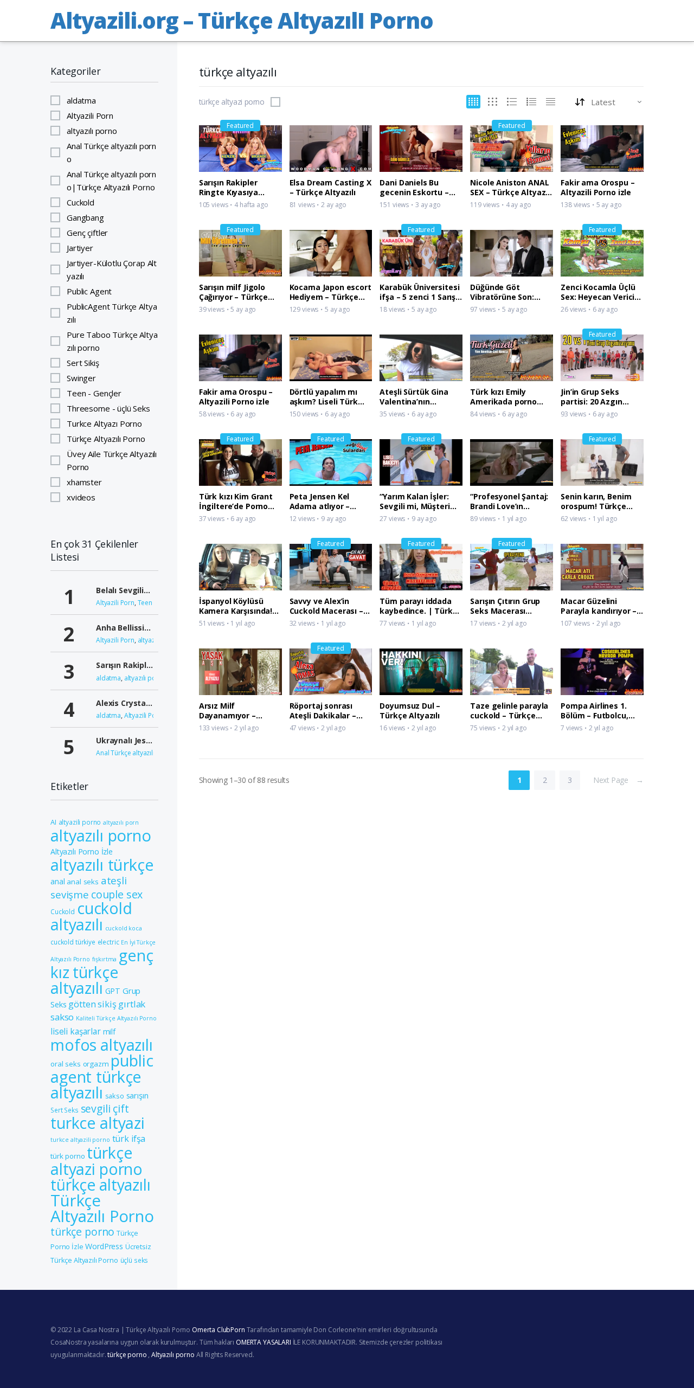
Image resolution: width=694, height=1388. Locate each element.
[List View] (531, 101)
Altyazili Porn (90, 115)
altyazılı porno (92, 130)
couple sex (117, 894)
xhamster (84, 482)
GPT (113, 991)
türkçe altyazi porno (232, 102)
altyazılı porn (121, 822)
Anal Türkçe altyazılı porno (111, 152)
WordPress (104, 1246)
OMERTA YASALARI (263, 1342)
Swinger (81, 377)
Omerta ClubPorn (218, 1329)
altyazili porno (80, 822)
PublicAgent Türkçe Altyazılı (112, 313)
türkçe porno (82, 1231)
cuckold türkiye (72, 941)
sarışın (137, 1095)
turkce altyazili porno (80, 1139)
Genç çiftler (87, 232)
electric (108, 941)
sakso (114, 1096)
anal (57, 881)
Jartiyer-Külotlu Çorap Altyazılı (112, 269)
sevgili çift (105, 1108)
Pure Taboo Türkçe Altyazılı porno (112, 341)
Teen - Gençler (94, 393)
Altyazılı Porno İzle (81, 851)
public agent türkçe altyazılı (101, 1076)
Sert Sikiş (83, 362)
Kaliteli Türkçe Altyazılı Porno (116, 1018)
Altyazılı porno (173, 1354)
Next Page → (618, 780)
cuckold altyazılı (91, 916)
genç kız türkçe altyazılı (101, 971)
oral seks (65, 1064)
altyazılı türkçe (102, 865)
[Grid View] (473, 101)
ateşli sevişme (88, 887)
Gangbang (85, 217)
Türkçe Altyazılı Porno (106, 438)
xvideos (81, 497)
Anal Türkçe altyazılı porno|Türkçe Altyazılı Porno (111, 180)
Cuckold (80, 202)
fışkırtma (104, 959)
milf (109, 1031)
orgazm (96, 1064)
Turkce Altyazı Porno (104, 423)
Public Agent (89, 291)
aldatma (81, 100)
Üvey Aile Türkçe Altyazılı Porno (112, 460)
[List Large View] (512, 101)
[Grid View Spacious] (492, 101)
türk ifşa (129, 1139)
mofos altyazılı (101, 1044)
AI (53, 822)
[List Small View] (550, 101)
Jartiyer (80, 247)
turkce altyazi (97, 1123)
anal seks (83, 881)
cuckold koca (123, 928)
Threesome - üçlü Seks (108, 408)
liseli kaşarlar (75, 1031)
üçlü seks (134, 1260)
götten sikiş (92, 1004)
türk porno (67, 1156)
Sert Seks (64, 1110)
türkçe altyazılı (100, 1184)
